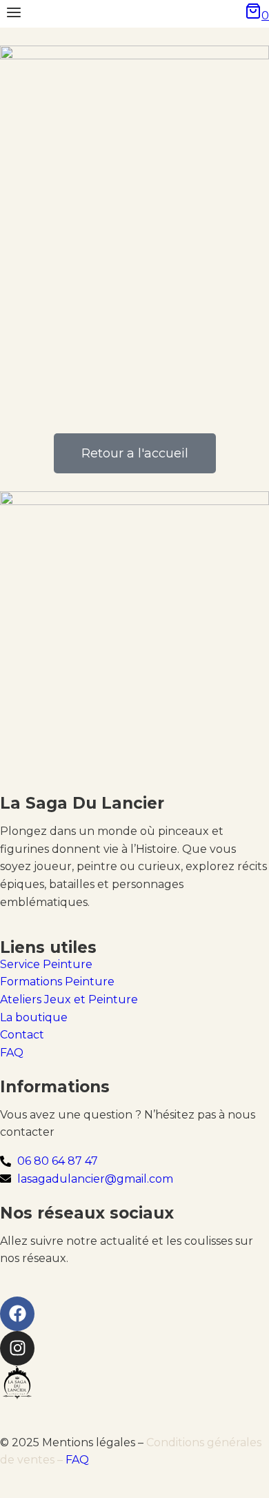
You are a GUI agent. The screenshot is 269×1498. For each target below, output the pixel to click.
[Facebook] (17, 1314)
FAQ (77, 1459)
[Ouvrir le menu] (14, 14)
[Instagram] (17, 1348)
